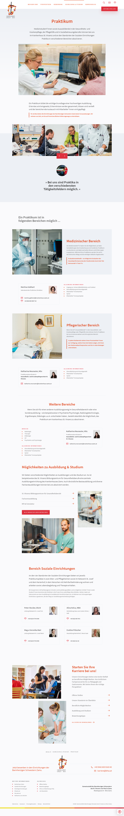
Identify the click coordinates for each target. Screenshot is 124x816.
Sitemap (39, 804)
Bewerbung (58, 4)
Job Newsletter (43, 791)
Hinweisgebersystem (31, 804)
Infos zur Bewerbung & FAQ (46, 789)
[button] (62, 69)
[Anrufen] (115, 2)
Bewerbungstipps (44, 786)
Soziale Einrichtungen (20, 786)
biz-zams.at (18, 793)
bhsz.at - (49, 752)
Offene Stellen (43, 784)
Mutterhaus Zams (19, 784)
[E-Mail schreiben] (109, 2)
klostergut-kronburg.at (21, 789)
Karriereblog (90, 4)
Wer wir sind (33, 4)
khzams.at (17, 791)
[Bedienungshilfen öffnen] (119, 811)
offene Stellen (109, 9)
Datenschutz (15, 804)
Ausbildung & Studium (74, 4)
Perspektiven (45, 4)
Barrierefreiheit (46, 804)
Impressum (22, 804)
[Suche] (104, 2)
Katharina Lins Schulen (21, 795)
